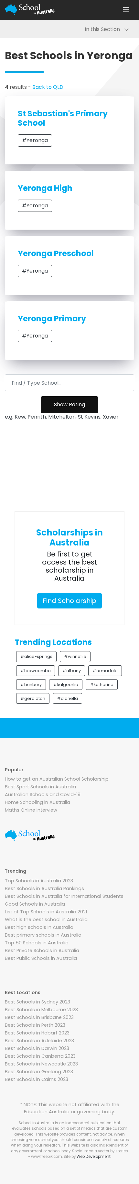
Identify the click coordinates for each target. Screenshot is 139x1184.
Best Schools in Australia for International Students (64, 896)
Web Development (94, 1156)
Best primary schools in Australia (43, 935)
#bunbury (31, 684)
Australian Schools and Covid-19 (42, 794)
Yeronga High (45, 188)
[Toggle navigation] (126, 10)
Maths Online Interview (31, 810)
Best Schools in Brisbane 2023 (39, 1017)
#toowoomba (35, 670)
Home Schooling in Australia (37, 802)
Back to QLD (47, 87)
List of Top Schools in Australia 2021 (46, 912)
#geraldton (32, 698)
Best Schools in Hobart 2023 (37, 1033)
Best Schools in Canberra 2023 (40, 1056)
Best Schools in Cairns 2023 (36, 1079)
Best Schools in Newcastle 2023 (41, 1064)
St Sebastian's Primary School (63, 118)
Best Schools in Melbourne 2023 (41, 1009)
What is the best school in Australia (46, 919)
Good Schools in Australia (35, 904)
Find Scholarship (69, 600)
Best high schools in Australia (39, 927)
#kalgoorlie (65, 684)
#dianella (67, 698)
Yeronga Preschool (56, 253)
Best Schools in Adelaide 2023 (39, 1040)
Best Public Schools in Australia (41, 958)
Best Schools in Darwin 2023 (37, 1048)
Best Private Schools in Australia (42, 950)
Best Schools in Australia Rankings (44, 888)
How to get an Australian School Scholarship (57, 779)
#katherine (101, 684)
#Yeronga (35, 140)
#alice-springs (36, 656)
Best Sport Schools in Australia (40, 787)
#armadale (105, 670)
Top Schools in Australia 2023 (39, 881)
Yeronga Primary (52, 318)
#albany (71, 670)
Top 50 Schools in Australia (37, 943)
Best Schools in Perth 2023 (35, 1025)
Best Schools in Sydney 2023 (37, 1002)
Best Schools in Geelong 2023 (39, 1071)
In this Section (104, 29)
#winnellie (75, 656)
